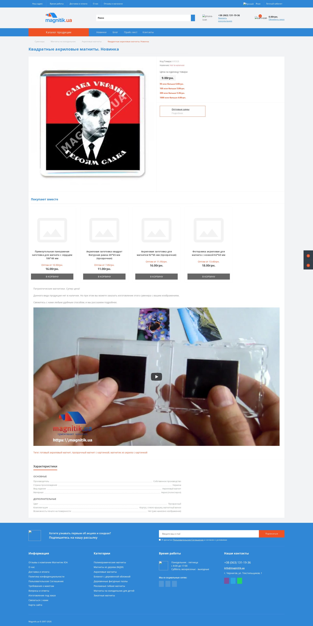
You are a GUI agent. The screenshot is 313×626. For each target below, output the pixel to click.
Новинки (101, 32)
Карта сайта (35, 604)
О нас (95, 3)
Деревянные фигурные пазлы (111, 581)
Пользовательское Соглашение (188, 539)
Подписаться (271, 533)
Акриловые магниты (92, 41)
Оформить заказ (276, 19)
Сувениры (40, 41)
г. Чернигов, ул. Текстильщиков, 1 (243, 573)
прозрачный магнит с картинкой (90, 452)
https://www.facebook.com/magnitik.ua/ (161, 584)
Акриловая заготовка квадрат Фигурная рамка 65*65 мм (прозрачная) (104, 255)
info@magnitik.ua (234, 568)
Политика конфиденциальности (46, 576)
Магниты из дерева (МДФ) (108, 567)
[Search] (193, 18)
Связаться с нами (38, 600)
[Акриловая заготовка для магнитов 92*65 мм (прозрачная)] (156, 229)
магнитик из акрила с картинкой (129, 452)
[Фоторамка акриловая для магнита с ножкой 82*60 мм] (208, 229)
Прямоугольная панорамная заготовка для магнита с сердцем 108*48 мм (52, 255)
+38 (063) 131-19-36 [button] (237, 562)
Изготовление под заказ (42, 595)
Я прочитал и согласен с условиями (194, 539)
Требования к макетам (41, 586)
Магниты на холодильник (63, 41)
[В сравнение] (72, 216)
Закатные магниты (104, 595)
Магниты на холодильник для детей (114, 590)
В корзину (52, 276)
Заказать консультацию (225, 19)
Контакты (148, 32)
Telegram (233, 581)
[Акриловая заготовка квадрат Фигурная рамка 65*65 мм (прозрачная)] (104, 229)
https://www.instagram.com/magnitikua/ (174, 584)
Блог (115, 32)
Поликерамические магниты (110, 562)
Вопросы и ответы (39, 590)
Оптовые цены (180, 109)
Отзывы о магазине (113, 3)
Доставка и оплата (78, 3)
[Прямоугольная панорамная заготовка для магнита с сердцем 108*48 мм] (52, 229)
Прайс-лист (130, 32)
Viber (226, 581)
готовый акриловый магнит (55, 452)
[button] (308, 264)
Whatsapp (239, 581)
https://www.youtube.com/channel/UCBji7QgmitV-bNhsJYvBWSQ (167, 584)
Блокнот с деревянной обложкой (112, 576)
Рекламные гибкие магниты (109, 586)
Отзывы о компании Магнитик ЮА (48, 562)
